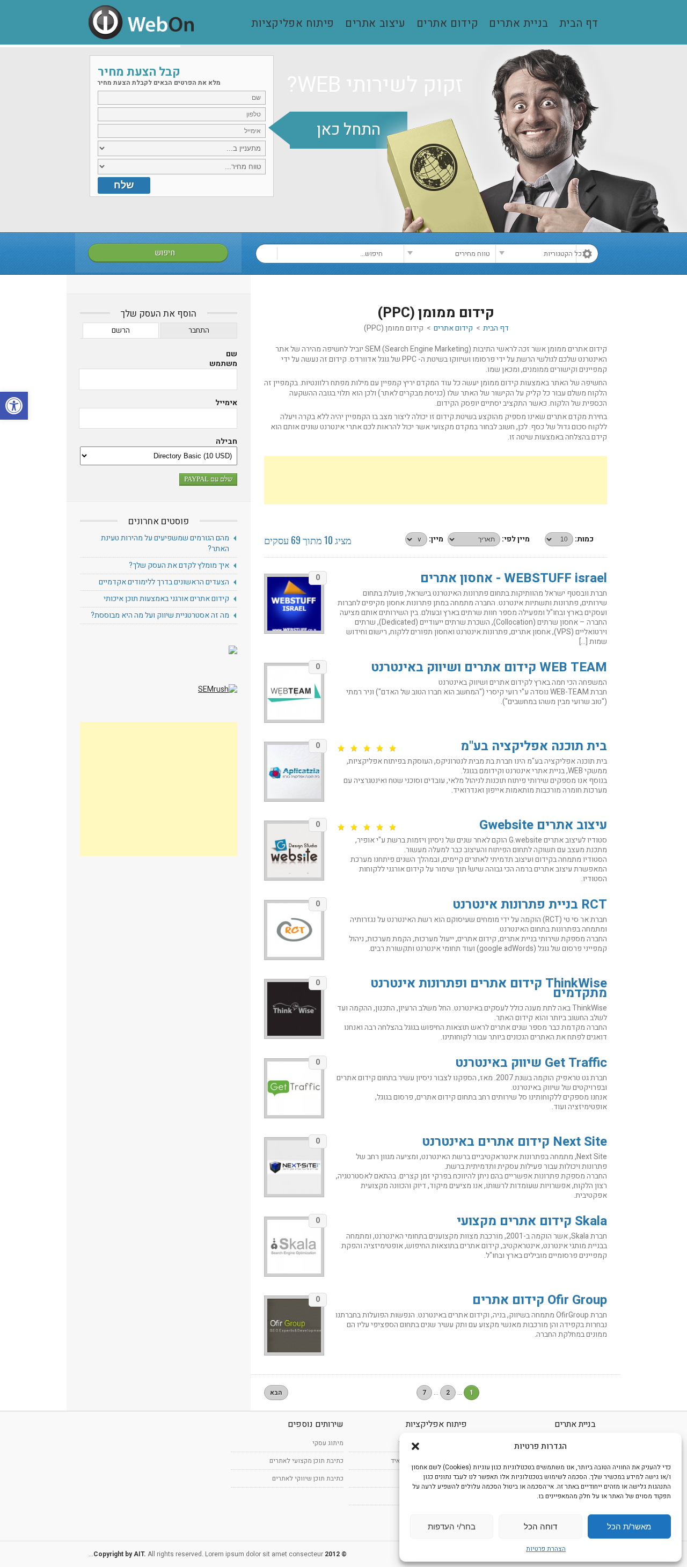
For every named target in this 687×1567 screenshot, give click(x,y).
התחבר (198, 330)
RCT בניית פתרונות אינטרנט (529, 904)
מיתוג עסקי (328, 1443)
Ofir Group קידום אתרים (539, 1300)
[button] (14, 406)
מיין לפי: (516, 539)
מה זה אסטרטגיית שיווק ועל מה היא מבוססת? (160, 615)
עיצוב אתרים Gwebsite (543, 825)
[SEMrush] (217, 689)
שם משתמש (223, 359)
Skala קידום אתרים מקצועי (532, 1221)
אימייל (226, 403)
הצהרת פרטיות (546, 1549)
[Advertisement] (435, 480)
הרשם (121, 330)
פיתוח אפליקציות (292, 24)
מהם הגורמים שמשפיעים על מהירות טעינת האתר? (165, 543)
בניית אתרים (519, 24)
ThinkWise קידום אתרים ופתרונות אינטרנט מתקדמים (488, 988)
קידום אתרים (447, 24)
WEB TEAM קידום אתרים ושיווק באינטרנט (489, 667)
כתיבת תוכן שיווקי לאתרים (308, 1478)
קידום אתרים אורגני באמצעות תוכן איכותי (166, 598)
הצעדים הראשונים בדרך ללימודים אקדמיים (164, 582)
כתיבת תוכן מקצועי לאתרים (306, 1461)
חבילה (226, 441)
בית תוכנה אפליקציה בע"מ (534, 746)
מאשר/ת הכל (629, 1526)
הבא (276, 1392)
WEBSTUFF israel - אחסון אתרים (513, 578)
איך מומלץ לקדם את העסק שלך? (179, 565)
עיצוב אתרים (375, 24)
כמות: (584, 539)
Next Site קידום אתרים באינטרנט (514, 1141)
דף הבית (578, 24)
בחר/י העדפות (452, 1526)
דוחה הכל (540, 1526)
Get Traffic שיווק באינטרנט (531, 1062)
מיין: (436, 539)
